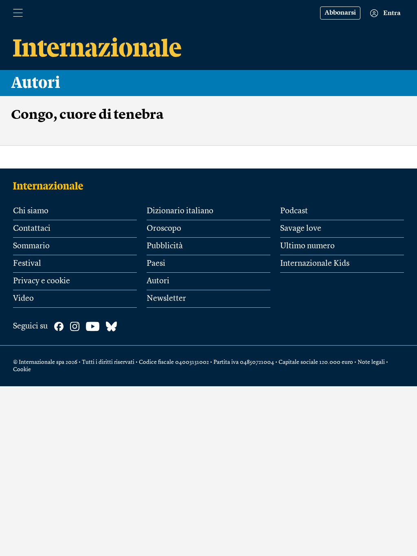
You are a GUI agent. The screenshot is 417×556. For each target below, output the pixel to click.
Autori (36, 83)
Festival (27, 264)
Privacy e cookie (41, 281)
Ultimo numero (307, 246)
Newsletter (166, 299)
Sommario (31, 246)
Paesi (156, 264)
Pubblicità (165, 246)
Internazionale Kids (314, 264)
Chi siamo (30, 211)
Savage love (300, 229)
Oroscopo (164, 229)
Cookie (22, 369)
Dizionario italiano (180, 211)
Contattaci (31, 229)
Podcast (294, 211)
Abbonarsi (340, 13)
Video (23, 299)
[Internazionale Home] (50, 186)
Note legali (371, 362)
